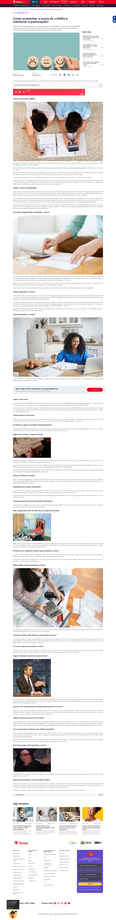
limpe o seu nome (81, 403)
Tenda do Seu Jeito (64, 870)
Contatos (61, 853)
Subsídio (46, 867)
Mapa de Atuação (17, 872)
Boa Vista (34, 297)
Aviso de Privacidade (95, 889)
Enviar (90, 884)
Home (45, 2)
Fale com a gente (64, 850)
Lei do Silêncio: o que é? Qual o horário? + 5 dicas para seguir (90, 46)
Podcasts (15, 886)
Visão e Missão (16, 863)
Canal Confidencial (18, 878)
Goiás (29, 860)
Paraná (30, 866)
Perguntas (92, 2)
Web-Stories (16, 889)
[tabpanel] (23, 821)
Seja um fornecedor (64, 861)
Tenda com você (63, 864)
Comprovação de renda (50, 854)
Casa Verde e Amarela (49, 876)
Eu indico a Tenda (63, 867)
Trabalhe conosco (63, 856)
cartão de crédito (49, 725)
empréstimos (28, 479)
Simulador (64, 2)
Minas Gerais (31, 863)
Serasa (25, 297)
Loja (36, 2)
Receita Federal (57, 304)
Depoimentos (16, 856)
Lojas (82, 2)
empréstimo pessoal (79, 168)
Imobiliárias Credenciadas (50, 870)
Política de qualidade (18, 883)
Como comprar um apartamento (49, 851)
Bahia (29, 854)
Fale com (101, 2)
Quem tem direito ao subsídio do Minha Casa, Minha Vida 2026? (90, 55)
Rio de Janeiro (32, 872)
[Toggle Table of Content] (99, 85)
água (66, 421)
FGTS (45, 857)
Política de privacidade (18, 881)
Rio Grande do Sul (32, 874)
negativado (49, 467)
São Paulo (31, 877)
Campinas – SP (32, 880)
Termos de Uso (85, 889)
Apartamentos (55, 2)
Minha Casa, (73, 2)
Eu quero (95, 389)
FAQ (45, 882)
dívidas (67, 403)
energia (71, 421)
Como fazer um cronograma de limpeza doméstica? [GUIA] (91, 63)
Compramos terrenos (64, 859)
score (23, 163)
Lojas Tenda (47, 879)
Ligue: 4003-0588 (48, 885)
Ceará (29, 857)
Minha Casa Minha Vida (88, 40)
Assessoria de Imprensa (19, 866)
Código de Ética (17, 875)
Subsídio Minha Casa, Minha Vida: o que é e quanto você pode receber (91, 38)
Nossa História (16, 853)
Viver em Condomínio (88, 49)
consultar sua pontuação (58, 295)
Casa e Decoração (87, 66)
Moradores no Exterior (18, 869)
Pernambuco (31, 869)
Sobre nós (16, 850)
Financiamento (47, 860)
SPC (29, 297)
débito (45, 465)
